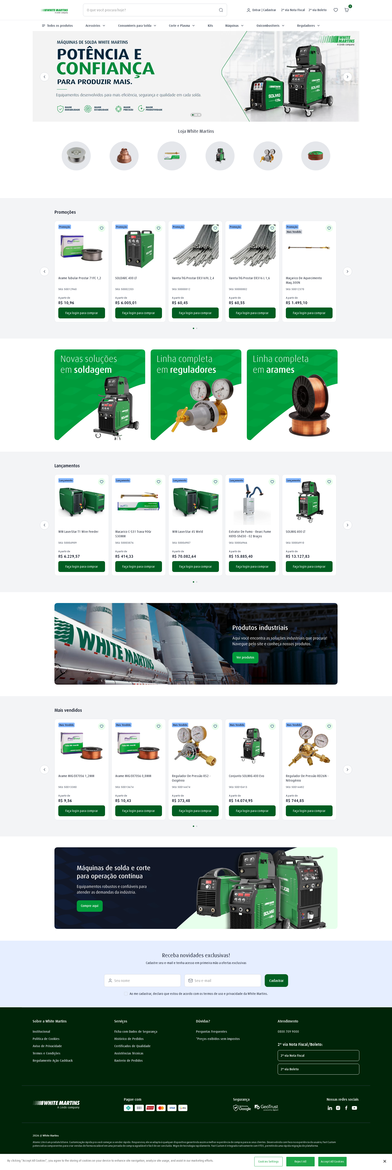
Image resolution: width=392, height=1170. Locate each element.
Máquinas (232, 26)
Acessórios (93, 26)
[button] (193, 115)
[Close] (385, 1161)
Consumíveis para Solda (134, 26)
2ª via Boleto (318, 10)
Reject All (300, 1161)
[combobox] (155, 10)
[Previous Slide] (44, 76)
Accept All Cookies (332, 1161)
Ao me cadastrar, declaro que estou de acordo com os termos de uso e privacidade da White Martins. (199, 994)
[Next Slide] (347, 76)
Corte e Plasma (179, 26)
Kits (210, 26)
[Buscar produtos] (219, 10)
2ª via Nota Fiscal (293, 10)
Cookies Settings (268, 1161)
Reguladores (306, 26)
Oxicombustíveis (268, 26)
